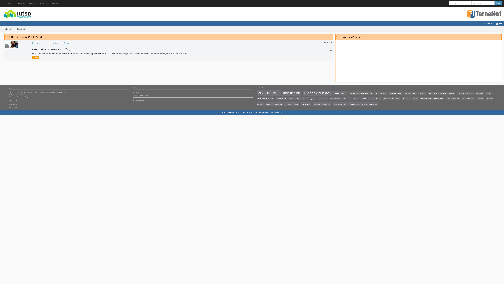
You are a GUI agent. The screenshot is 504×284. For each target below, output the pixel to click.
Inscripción (21, 29)
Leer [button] (34, 58)
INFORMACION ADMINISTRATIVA (432, 99)
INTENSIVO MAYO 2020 (391, 99)
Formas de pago (309, 99)
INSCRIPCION (291, 93)
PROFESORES (335, 99)
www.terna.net (235, 112)
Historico (347, 99)
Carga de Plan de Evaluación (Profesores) (55, 43)
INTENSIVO (340, 93)
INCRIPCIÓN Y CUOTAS (265, 99)
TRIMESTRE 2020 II (292, 104)
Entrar (498, 3)
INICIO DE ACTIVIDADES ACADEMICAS (441, 94)
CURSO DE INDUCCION (274, 104)
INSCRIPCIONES (268, 93)
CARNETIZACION (468, 99)
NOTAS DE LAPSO (340, 104)
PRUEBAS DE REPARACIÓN (361, 93)
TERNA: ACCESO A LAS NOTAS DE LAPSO (363, 104)
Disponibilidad (375, 99)
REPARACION (281, 99)
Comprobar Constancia (38, 3)
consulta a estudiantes (322, 104)
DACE (415, 99)
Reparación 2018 (360, 99)
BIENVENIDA (306, 104)
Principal (7, 3)
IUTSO (489, 94)
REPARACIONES (410, 94)
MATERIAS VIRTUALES (465, 94)
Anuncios (479, 94)
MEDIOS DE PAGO (453, 99)
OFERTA (422, 94)
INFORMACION (381, 94)
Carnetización (20, 3)
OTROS (480, 99)
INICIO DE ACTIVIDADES (317, 93)
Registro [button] (54, 3)
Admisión (8, 29)
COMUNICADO (295, 99)
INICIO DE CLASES (395, 94)
